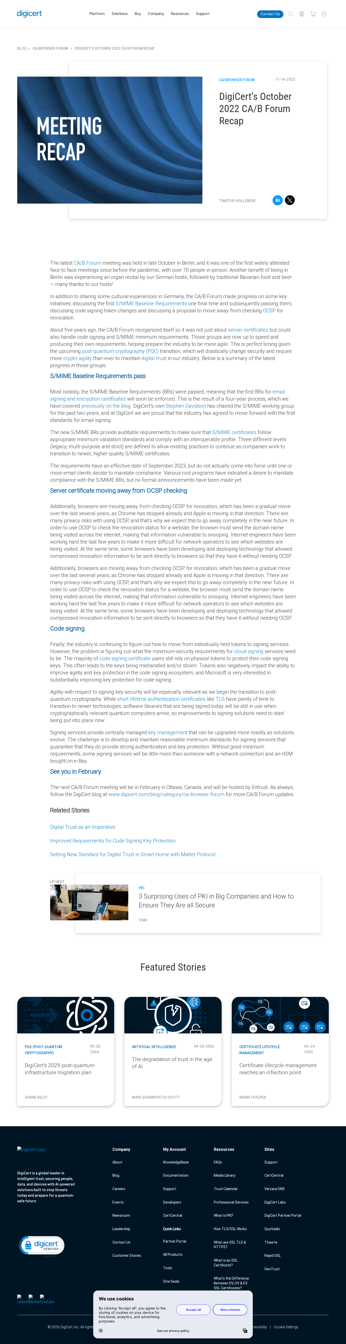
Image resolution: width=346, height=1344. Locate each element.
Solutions (120, 13)
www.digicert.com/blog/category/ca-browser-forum (166, 794)
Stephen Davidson (186, 406)
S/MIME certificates (234, 432)
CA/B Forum (87, 263)
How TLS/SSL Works (230, 1229)
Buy (138, 13)
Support (202, 13)
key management (167, 732)
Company (156, 13)
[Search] (290, 14)
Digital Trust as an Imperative (83, 827)
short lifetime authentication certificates (161, 699)
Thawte (270, 1242)
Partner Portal (174, 1241)
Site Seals (171, 1281)
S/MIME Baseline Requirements (151, 303)
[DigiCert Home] (29, 13)
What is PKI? (223, 1215)
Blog (115, 1175)
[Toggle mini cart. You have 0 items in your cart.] (313, 14)
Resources (180, 13)
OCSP (269, 310)
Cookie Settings (286, 1327)
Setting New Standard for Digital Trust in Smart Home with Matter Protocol (133, 854)
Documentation (175, 1175)
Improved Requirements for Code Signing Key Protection (113, 840)
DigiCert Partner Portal (282, 1215)
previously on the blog (106, 406)
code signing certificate (124, 658)
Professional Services (231, 1202)
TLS (220, 699)
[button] (41, 1246)
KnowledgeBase (176, 1162)
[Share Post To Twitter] (289, 201)
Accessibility (257, 1327)
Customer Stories (126, 1255)
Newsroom (121, 1215)
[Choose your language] (302, 14)
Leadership (121, 1229)
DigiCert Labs (275, 1202)
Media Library (224, 1175)
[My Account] (324, 14)
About (117, 1162)
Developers (172, 1202)
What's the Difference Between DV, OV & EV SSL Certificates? (231, 1283)
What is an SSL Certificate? (226, 1262)
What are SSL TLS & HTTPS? (230, 1244)
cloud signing (248, 651)
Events (118, 1202)
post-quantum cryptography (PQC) (120, 351)
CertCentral (172, 1215)
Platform (97, 13)
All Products (172, 1254)
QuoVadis (272, 1229)
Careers (118, 1189)
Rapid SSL (272, 1255)
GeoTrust (272, 1269)
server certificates (248, 330)
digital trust (154, 358)
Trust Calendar (226, 1189)
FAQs (218, 1162)
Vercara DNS (274, 1189)
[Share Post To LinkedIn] (277, 201)
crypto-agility (77, 358)
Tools (167, 1268)
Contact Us (270, 14)
